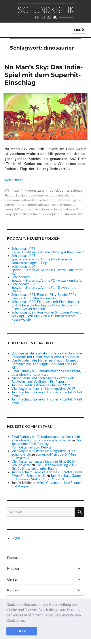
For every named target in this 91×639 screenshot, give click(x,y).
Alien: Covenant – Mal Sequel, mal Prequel (46, 484)
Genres (12, 579)
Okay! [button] (21, 631)
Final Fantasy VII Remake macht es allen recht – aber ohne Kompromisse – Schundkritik (47, 438)
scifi (76, 209)
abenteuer (36, 195)
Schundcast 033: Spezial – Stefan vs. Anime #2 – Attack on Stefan (47, 278)
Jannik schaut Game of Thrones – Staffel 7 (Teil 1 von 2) (46, 401)
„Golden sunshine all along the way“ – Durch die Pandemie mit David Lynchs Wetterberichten (46, 355)
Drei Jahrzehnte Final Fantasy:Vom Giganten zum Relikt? (46, 443)
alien (59, 195)
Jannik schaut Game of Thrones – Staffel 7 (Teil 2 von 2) (46, 394)
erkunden (29, 200)
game (77, 200)
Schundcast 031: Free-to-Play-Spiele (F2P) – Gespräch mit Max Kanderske (44, 296)
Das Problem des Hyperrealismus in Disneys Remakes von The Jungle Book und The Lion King (44, 363)
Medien (13, 568)
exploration (46, 200)
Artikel (53, 190)
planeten (31, 204)
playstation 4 (66, 204)
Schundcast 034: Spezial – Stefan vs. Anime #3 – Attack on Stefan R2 (47, 269)
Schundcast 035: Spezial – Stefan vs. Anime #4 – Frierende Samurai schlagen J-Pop (41, 259)
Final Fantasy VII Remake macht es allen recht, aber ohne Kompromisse (46, 372)
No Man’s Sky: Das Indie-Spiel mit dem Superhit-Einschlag (43, 74)
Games (64, 190)
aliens (68, 195)
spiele (17, 214)
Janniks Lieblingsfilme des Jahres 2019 (40, 385)
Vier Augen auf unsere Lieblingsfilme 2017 (43, 388)
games (9, 204)
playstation (47, 204)
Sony (7, 214)
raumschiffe (29, 209)
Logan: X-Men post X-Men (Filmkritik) (43, 456)
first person (64, 200)
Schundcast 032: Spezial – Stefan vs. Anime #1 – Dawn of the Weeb (43, 287)
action (49, 195)
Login (15, 538)
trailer (37, 214)
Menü (79, 29)
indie (19, 204)
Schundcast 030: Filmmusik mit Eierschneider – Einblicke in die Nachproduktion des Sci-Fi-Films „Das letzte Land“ (46, 305)
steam (27, 214)
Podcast (13, 557)
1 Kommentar (73, 214)
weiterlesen (14, 179)
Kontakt (13, 590)
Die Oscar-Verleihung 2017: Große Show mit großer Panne (44, 466)
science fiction (61, 209)
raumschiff (12, 209)
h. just (15, 190)
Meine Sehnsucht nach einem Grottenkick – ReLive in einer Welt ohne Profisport (43, 379)
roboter (44, 209)
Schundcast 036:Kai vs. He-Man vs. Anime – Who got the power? (47, 250)
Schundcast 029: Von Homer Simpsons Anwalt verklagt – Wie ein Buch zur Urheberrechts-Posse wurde (46, 315)
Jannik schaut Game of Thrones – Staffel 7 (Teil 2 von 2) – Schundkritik (46, 473)
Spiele (20, 195)
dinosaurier (12, 200)
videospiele (51, 214)
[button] (26, 621)
